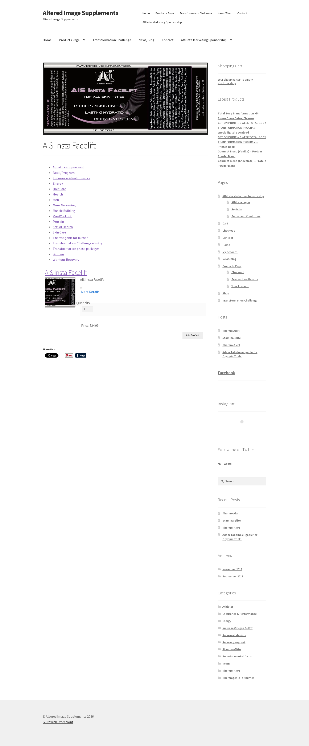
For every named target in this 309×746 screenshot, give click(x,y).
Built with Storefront (58, 722)
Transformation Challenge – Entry (77, 243)
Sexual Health (63, 227)
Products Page (165, 13)
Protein (58, 221)
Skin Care (59, 232)
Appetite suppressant (68, 167)
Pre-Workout (62, 216)
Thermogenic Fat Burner (238, 678)
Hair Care (59, 189)
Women (58, 254)
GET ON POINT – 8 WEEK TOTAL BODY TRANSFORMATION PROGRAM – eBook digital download (242, 127)
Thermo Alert (231, 331)
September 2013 (232, 576)
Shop (225, 293)
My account (230, 252)
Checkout (228, 230)
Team (226, 663)
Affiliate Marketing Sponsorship (162, 22)
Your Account (240, 286)
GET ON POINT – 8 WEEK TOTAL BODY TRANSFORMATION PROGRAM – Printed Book (242, 141)
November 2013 (232, 569)
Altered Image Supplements (80, 13)
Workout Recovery (66, 259)
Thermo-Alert (231, 345)
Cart (225, 223)
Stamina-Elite (231, 338)
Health (58, 194)
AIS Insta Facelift (66, 272)
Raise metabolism (234, 635)
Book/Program (64, 172)
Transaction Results (244, 279)
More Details (90, 292)
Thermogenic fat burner (70, 238)
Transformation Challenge (196, 13)
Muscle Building (64, 210)
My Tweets (225, 463)
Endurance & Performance (71, 178)
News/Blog (224, 13)
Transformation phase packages (76, 248)
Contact (242, 13)
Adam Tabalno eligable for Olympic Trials (239, 354)
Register (236, 209)
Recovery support (233, 642)
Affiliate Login (240, 202)
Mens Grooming (64, 205)
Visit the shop (227, 83)
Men (56, 200)
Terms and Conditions (245, 216)
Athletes (228, 606)
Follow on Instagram (245, 429)
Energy (58, 183)
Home (146, 13)
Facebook (226, 372)
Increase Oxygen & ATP (237, 628)
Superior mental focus (237, 656)
